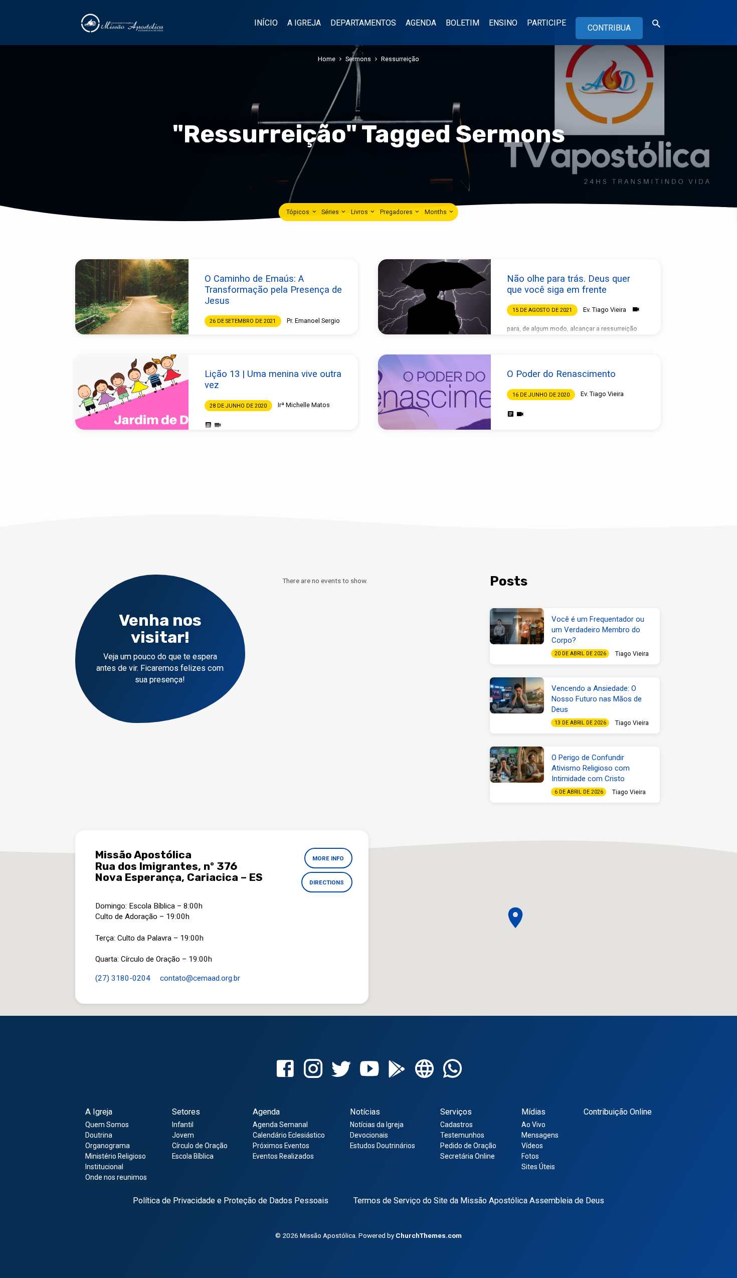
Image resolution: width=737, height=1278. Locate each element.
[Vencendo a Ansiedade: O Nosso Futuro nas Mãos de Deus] (517, 695)
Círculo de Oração (200, 1146)
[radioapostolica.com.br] (424, 1069)
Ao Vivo (533, 1125)
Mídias (533, 1112)
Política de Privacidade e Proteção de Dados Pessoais (230, 1200)
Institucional (104, 1167)
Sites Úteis (538, 1167)
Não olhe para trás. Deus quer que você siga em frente (568, 284)
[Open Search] (656, 24)
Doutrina (98, 1135)
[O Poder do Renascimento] (434, 392)
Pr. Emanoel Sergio (313, 320)
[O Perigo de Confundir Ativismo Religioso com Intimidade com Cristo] (517, 765)
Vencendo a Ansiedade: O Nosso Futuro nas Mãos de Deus (596, 699)
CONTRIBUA (609, 28)
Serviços (456, 1112)
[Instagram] (313, 1069)
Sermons (358, 59)
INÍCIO (266, 23)
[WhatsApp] (452, 1069)
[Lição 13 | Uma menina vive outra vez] (132, 392)
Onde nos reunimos (116, 1177)
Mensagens (540, 1135)
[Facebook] (285, 1069)
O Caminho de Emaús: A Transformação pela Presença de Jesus (273, 289)
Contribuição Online (618, 1112)
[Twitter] (341, 1069)
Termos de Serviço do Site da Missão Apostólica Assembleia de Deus (478, 1200)
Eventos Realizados (283, 1156)
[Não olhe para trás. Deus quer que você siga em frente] (434, 296)
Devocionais (369, 1135)
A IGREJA (304, 23)
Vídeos (532, 1146)
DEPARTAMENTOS (363, 23)
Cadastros (456, 1125)
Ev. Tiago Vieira (604, 309)
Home (326, 59)
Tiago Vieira (632, 653)
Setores (186, 1112)
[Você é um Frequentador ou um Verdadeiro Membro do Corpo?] (517, 626)
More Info (328, 858)
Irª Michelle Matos (304, 405)
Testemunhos (462, 1135)
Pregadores (397, 212)
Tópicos (298, 212)
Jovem (183, 1135)
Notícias (365, 1112)
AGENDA (421, 23)
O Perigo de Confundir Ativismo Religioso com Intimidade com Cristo (590, 768)
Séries (330, 212)
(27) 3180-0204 (122, 978)
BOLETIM (462, 23)
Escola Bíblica (193, 1156)
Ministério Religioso (115, 1156)
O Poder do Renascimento (561, 374)
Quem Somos (107, 1125)
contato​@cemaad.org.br (200, 978)
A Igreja (98, 1112)
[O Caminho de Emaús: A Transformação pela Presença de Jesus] (132, 296)
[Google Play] (397, 1069)
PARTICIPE (546, 23)
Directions (326, 882)
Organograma (107, 1146)
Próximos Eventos (281, 1146)
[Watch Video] (636, 309)
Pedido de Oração (468, 1146)
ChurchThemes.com (429, 1235)
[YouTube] (369, 1069)
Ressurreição (400, 59)
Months (436, 212)
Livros (360, 212)
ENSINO (503, 23)
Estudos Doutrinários (382, 1146)
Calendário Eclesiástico (289, 1135)
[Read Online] (208, 425)
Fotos (530, 1156)
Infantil (183, 1125)
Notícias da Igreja (377, 1125)
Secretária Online (467, 1156)
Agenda (266, 1112)
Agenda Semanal (280, 1125)
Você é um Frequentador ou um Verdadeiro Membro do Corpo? (597, 630)
